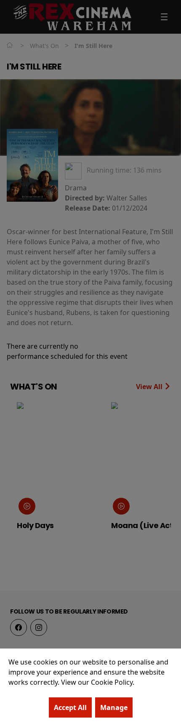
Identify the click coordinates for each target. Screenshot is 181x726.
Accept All (70, 707)
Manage (114, 707)
